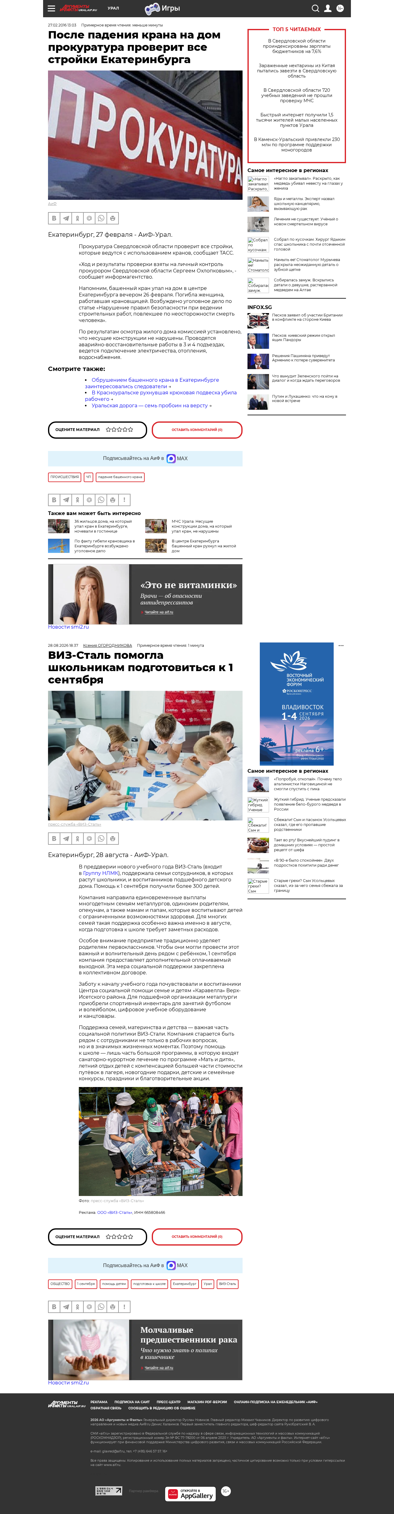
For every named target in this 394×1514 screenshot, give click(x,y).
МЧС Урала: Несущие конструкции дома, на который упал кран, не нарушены (202, 526)
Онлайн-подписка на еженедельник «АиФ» (276, 1402)
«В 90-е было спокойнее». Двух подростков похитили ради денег (306, 863)
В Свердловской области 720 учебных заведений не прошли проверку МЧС (296, 95)
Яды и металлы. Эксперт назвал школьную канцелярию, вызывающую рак (304, 203)
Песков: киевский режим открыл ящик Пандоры (303, 337)
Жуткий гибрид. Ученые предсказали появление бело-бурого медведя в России (310, 804)
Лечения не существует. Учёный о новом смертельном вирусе (306, 221)
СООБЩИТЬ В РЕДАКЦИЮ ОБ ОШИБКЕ (161, 1408)
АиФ (52, 203)
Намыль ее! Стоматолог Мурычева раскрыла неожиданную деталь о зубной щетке (307, 264)
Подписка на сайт (132, 1402)
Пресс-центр (168, 1402)
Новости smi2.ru (68, 627)
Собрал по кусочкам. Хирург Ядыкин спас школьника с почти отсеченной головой (309, 244)
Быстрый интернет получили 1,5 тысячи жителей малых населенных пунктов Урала (296, 120)
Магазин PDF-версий (207, 1402)
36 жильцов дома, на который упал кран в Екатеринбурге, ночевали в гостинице (103, 526)
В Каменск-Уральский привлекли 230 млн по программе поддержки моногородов (297, 145)
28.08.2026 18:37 (63, 645)
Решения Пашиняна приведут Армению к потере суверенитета (303, 358)
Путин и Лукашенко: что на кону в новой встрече (304, 398)
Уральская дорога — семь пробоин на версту (150, 406)
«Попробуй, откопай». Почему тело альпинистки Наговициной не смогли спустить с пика (308, 784)
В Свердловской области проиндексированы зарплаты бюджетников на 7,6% (297, 46)
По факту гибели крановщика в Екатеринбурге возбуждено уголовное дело (104, 546)
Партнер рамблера (143, 1491)
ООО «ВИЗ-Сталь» (114, 1212)
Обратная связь (105, 1408)
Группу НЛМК (100, 873)
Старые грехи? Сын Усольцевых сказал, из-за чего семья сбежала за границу (308, 885)
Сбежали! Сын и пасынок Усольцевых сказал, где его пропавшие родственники (310, 824)
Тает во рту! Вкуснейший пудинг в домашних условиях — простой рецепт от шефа (307, 845)
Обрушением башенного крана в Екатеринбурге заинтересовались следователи (152, 383)
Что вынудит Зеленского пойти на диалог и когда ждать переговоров (306, 378)
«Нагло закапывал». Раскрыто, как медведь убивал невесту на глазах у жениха (308, 183)
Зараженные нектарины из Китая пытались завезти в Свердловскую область (296, 71)
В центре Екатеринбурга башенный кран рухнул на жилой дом (204, 546)
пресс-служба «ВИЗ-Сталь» (74, 824)
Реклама (98, 1402)
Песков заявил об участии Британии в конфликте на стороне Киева (307, 317)
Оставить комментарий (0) (197, 430)
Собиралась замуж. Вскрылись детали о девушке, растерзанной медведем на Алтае (305, 285)
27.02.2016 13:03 (62, 25)
